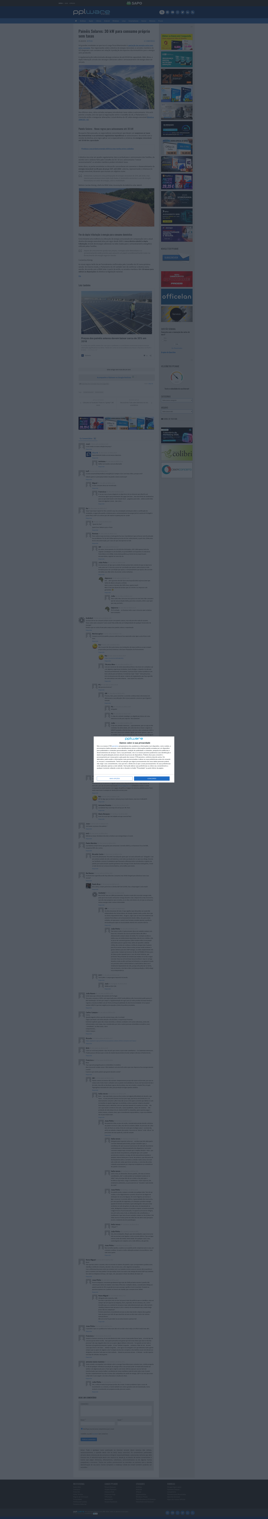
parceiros (115, 746)
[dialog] (134, 759)
